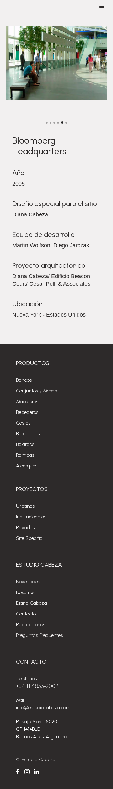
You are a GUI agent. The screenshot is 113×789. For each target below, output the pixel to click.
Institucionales (31, 517)
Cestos (23, 423)
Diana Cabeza (31, 603)
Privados (25, 527)
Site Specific (29, 538)
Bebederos (27, 412)
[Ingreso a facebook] (17, 772)
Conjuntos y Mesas (36, 391)
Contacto (26, 614)
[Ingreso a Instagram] (27, 772)
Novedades (28, 582)
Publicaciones (30, 624)
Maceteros (27, 401)
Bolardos (25, 444)
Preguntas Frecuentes (39, 635)
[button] (101, 8)
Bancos (24, 380)
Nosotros (25, 592)
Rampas (25, 455)
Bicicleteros (28, 434)
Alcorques (26, 466)
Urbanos (25, 506)
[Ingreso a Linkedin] (36, 772)
